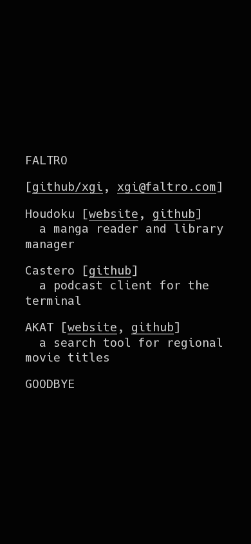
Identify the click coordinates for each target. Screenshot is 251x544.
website (113, 213)
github (174, 213)
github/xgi (67, 186)
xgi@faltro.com (166, 186)
